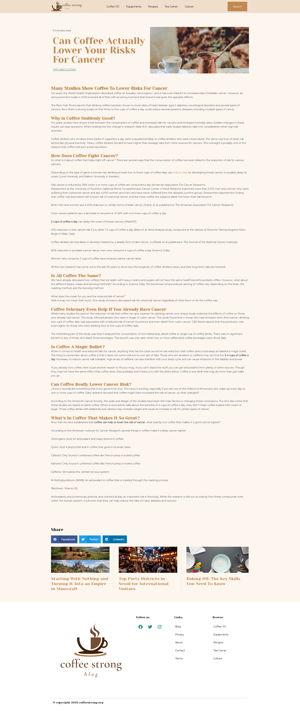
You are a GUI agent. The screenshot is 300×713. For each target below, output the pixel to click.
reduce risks (179, 172)
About (179, 642)
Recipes (153, 6)
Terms (179, 658)
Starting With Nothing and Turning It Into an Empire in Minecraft (79, 583)
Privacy (179, 634)
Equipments (133, 6)
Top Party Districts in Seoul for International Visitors (143, 583)
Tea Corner (171, 6)
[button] (64, 539)
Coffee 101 (113, 6)
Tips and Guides (64, 69)
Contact (180, 650)
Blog (178, 626)
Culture (189, 6)
